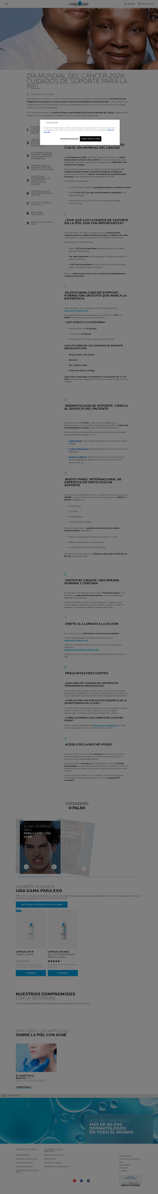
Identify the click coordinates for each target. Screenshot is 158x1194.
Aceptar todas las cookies (90, 139)
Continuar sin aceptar (52, 122)
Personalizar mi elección (69, 138)
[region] (80, 132)
